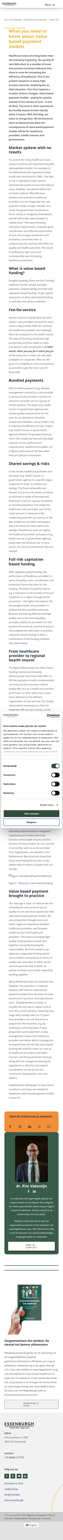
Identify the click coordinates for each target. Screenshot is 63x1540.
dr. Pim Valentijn (14, 19)
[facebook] (28, 1191)
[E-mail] (49, 1127)
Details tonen (47, 805)
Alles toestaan (31, 813)
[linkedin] (34, 1191)
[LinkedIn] (30, 1127)
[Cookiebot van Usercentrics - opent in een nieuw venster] (47, 716)
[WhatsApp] (39, 1127)
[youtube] (19, 1476)
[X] (20, 1127)
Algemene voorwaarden (37, 1515)
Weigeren (31, 822)
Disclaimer (46, 1518)
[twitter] (13, 1476)
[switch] (55, 775)
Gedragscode (34, 1518)
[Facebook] (10, 1127)
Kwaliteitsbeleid (21, 1518)
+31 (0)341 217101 (14, 1457)
